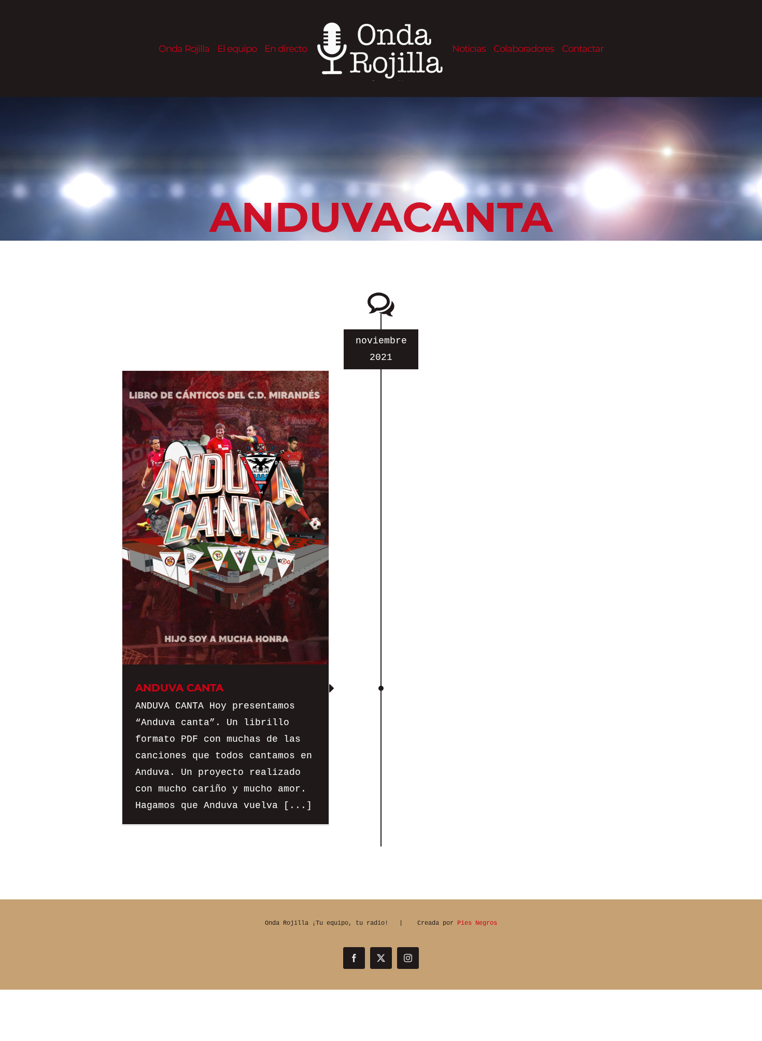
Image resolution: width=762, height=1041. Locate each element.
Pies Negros (477, 923)
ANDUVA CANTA (179, 688)
